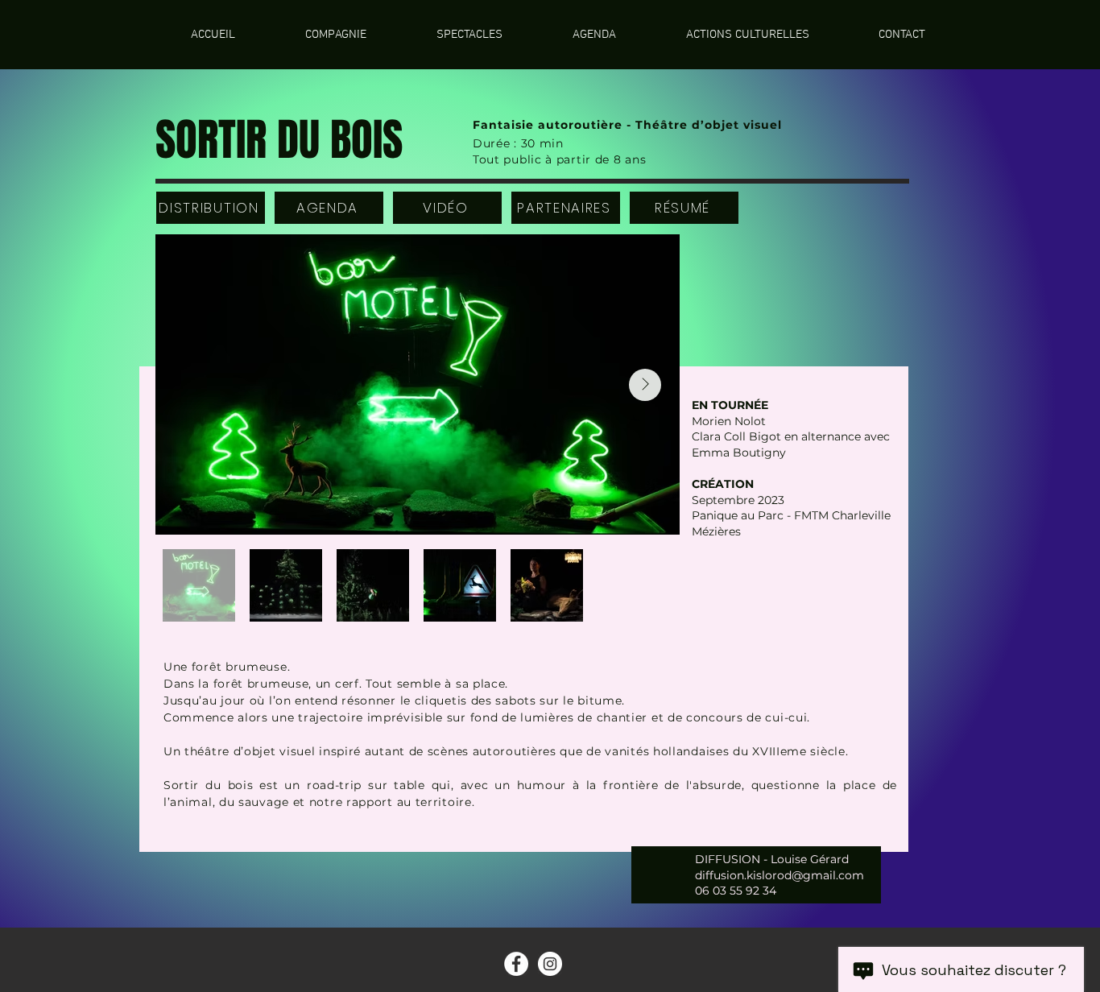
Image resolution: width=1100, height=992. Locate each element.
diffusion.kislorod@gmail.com (779, 875)
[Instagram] (550, 964)
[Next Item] (645, 385)
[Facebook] (516, 964)
